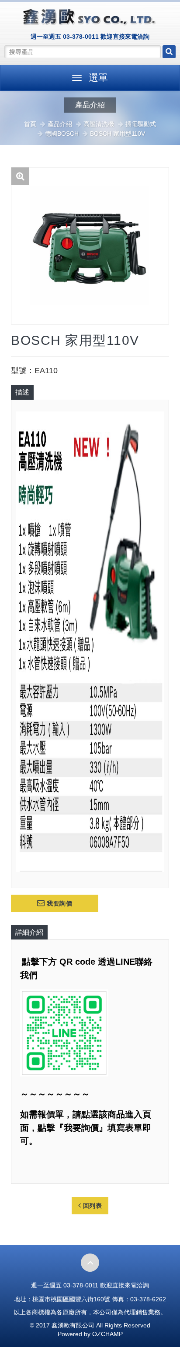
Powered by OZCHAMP (90, 1333)
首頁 (30, 123)
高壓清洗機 (98, 123)
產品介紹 (60, 123)
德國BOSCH (62, 133)
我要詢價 (59, 903)
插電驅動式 (140, 123)
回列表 (91, 1205)
